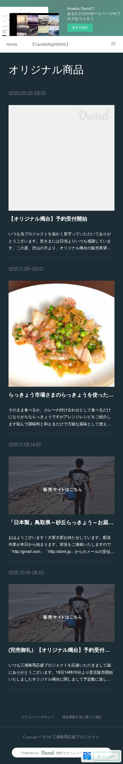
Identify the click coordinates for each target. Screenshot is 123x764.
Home (12, 44)
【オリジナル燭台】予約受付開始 (48, 218)
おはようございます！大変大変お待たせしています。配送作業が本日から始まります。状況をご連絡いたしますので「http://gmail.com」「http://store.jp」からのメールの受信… (61, 544)
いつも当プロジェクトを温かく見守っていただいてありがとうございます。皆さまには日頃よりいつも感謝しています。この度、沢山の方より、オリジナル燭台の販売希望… (60, 240)
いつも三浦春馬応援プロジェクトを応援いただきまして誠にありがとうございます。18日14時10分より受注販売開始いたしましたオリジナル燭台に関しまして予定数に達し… (61, 672)
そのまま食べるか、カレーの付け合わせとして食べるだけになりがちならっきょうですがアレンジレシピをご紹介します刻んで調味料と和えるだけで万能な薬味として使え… (60, 416)
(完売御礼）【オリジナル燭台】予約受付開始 (61, 649)
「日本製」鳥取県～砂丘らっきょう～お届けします (61, 522)
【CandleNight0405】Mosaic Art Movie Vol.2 (50, 44)
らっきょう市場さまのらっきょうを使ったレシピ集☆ (61, 394)
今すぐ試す (80, 27)
